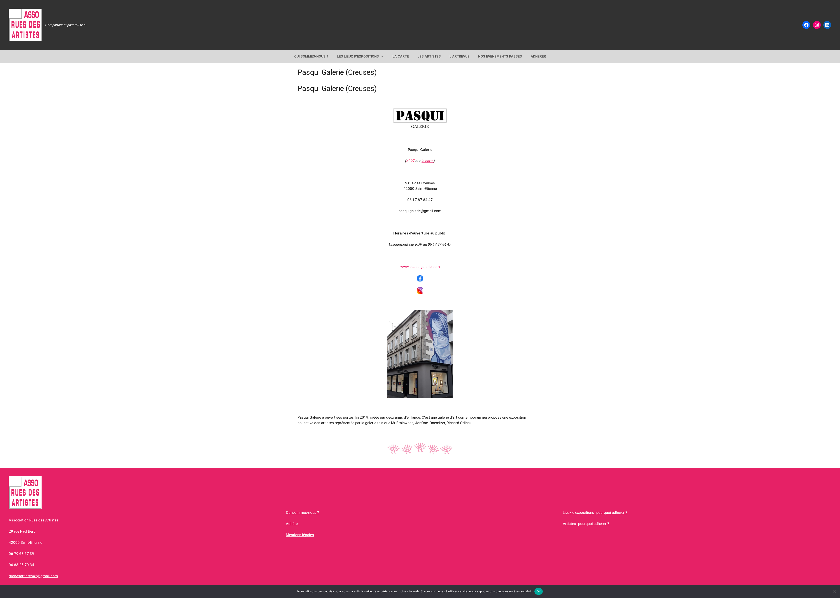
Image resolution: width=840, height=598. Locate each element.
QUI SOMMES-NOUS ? (311, 56)
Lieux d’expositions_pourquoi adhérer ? (595, 512)
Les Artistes (429, 56)
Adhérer (292, 523)
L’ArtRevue (459, 56)
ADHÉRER (538, 56)
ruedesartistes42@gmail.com (33, 576)
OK (539, 591)
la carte (428, 161)
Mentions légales (300, 535)
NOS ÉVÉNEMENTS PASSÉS (500, 56)
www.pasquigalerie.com (420, 266)
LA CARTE (400, 56)
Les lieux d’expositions (358, 56)
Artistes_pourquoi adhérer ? (586, 523)
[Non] (834, 591)
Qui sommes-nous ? (302, 512)
